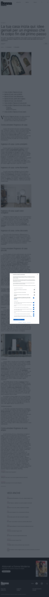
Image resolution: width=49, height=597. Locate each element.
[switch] (34, 289)
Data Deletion (20, 322)
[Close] (37, 274)
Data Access (24, 322)
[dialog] (24, 298)
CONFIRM (19, 319)
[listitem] (24, 301)
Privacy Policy (29, 322)
